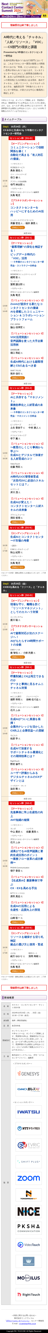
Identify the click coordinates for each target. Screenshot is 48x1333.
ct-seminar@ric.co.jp (27, 1323)
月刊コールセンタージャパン (17, 1321)
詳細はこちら (17, 227)
